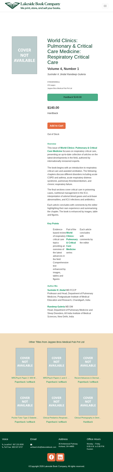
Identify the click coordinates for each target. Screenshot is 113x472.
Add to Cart (56, 125)
